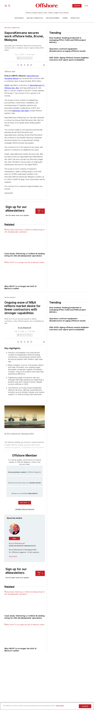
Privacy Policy (60, 705)
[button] (5, 5)
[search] (9, 5)
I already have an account (24, 509)
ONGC (7, 85)
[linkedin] (21, 65)
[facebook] (18, 65)
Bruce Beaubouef (24, 328)
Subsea (65, 18)
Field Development (53, 18)
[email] (31, 65)
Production (75, 18)
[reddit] (28, 65)
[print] (44, 65)
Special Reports (10, 297)
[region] (47, 706)
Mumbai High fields (21, 111)
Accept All (85, 706)
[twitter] (25, 65)
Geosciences (19, 18)
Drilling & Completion (35, 18)
